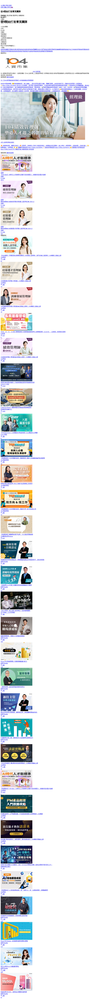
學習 (7, 5)
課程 (10, 5)
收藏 (2, 19)
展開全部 (3, 42)
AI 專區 (3, 5)
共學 (8, 7)
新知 (11, 7)
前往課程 (3, 34)
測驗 (5, 7)
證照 (2, 7)
